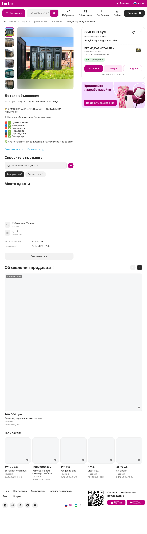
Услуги (21, 101)
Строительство (36, 101)
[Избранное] (68, 12)
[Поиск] (54, 13)
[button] (68, 13)
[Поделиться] (140, 32)
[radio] (14, 174)
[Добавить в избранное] (134, 32)
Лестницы (52, 101)
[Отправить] (71, 165)
